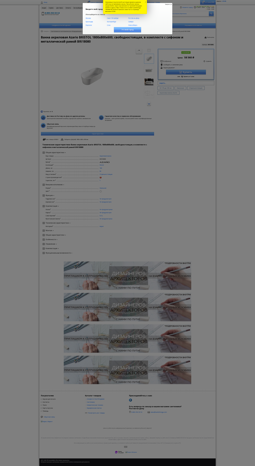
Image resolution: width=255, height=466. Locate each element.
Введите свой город (94, 9)
